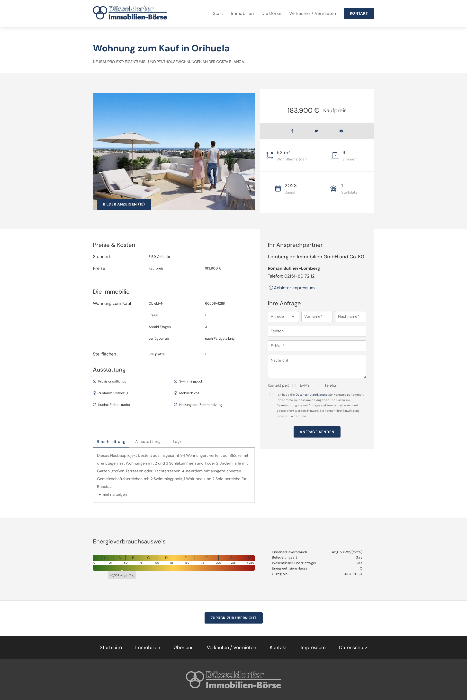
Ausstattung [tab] (148, 441)
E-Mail (306, 385)
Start (218, 13)
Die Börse (271, 13)
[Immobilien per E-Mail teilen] (341, 131)
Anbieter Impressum (294, 288)
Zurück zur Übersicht (234, 618)
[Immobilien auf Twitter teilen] (316, 131)
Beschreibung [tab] (111, 441)
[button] (283, 316)
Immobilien (242, 13)
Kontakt (359, 13)
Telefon (330, 385)
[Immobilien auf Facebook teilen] (292, 131)
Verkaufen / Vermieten (312, 13)
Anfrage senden (317, 431)
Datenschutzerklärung (312, 395)
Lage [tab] (178, 441)
